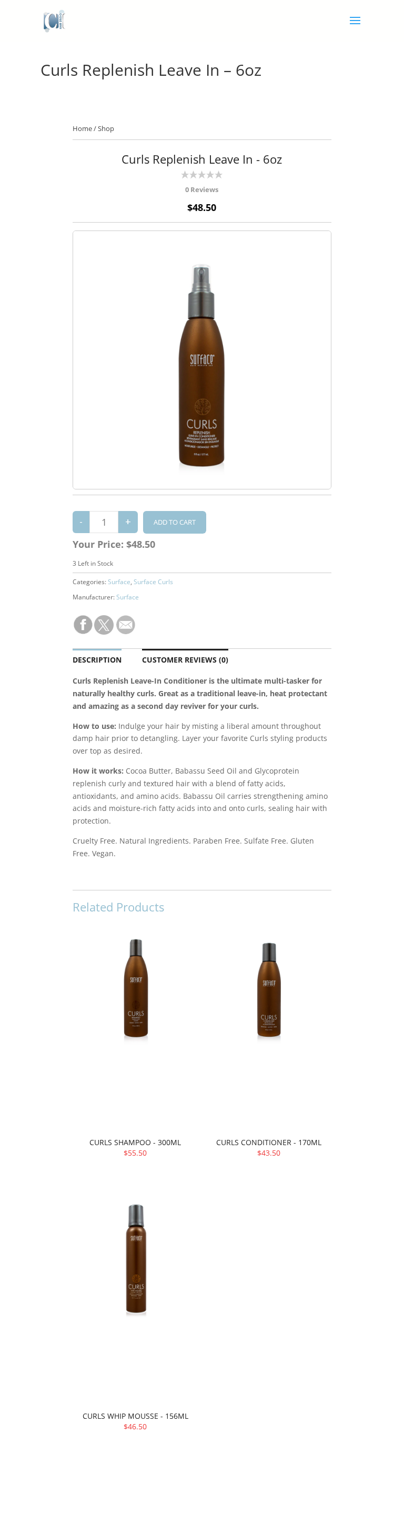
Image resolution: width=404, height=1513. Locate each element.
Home (82, 128)
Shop (106, 128)
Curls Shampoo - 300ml (135, 1142)
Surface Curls (153, 581)
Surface (119, 581)
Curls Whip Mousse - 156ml (135, 1416)
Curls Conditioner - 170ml (268, 1142)
